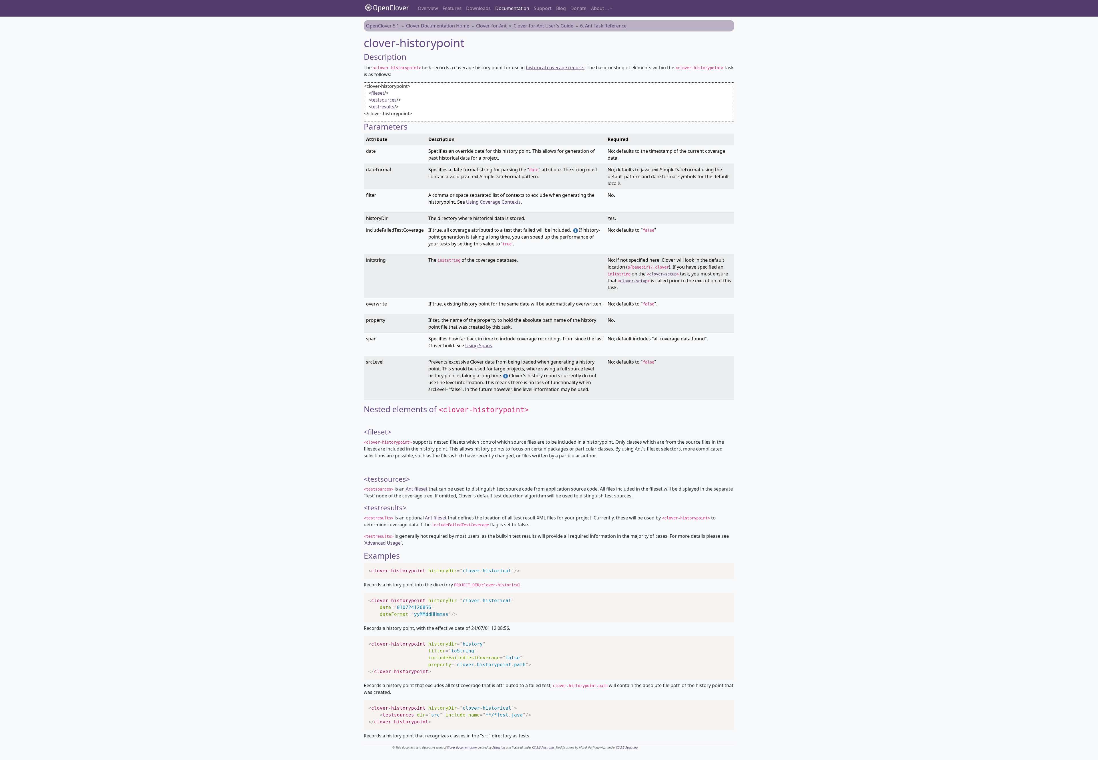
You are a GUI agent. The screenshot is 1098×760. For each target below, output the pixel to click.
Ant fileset (416, 489)
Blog (561, 8)
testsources (384, 100)
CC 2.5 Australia (543, 747)
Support (543, 8)
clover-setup (663, 274)
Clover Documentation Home (437, 26)
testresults (382, 107)
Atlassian (498, 747)
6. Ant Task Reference (603, 26)
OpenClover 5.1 (382, 26)
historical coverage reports (555, 67)
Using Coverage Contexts (493, 202)
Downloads (478, 8)
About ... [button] (600, 8)
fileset (377, 93)
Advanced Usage (383, 543)
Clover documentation (462, 747)
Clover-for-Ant (491, 26)
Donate (578, 8)
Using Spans (478, 345)
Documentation (512, 8)
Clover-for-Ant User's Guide (543, 26)
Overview (428, 8)
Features (452, 8)
